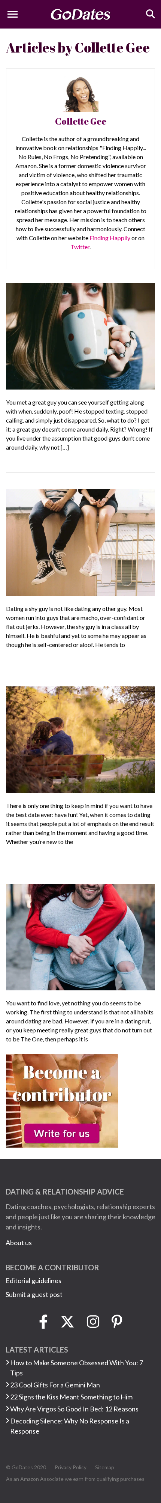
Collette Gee (80, 121)
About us (19, 1242)
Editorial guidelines (33, 1280)
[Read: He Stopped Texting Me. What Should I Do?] (80, 335)
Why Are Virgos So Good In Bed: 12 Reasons (74, 1409)
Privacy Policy (70, 1467)
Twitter (79, 246)
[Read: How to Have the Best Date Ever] (80, 739)
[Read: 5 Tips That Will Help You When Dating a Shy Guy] (80, 541)
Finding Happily (109, 237)
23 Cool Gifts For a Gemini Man (55, 1385)
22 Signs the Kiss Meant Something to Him (71, 1397)
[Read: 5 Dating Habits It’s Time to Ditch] (80, 936)
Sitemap (104, 1467)
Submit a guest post (34, 1294)
